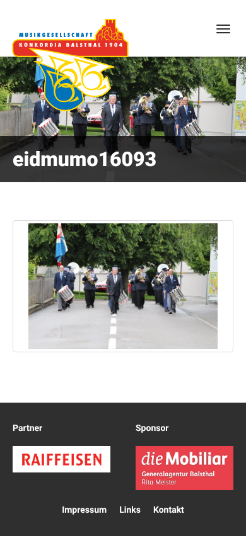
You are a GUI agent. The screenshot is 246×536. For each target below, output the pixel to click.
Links (130, 510)
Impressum (84, 510)
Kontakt (168, 510)
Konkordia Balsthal (70, 65)
